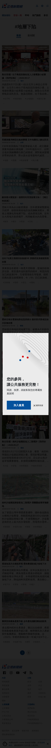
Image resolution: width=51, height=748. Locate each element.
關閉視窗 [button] (39, 405)
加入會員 (19, 405)
